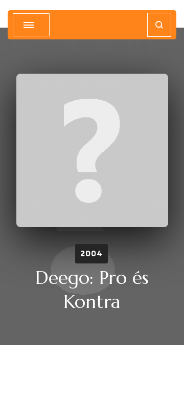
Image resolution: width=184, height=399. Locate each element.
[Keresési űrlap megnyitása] (159, 25)
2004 (91, 253)
